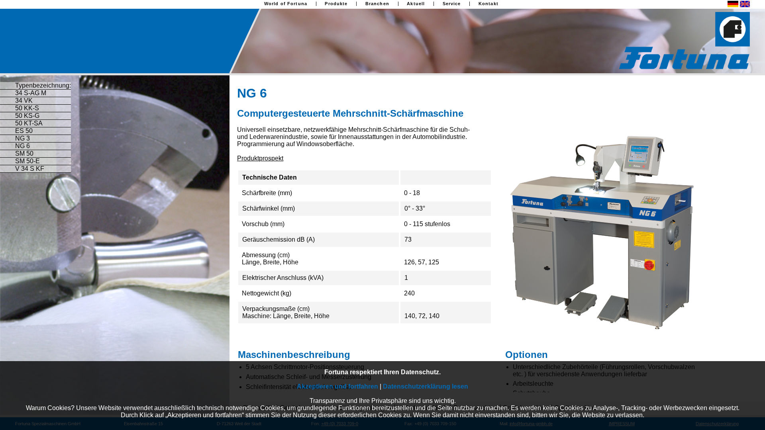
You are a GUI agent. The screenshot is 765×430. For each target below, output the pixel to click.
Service (452, 4)
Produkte (336, 4)
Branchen (377, 4)
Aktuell (416, 4)
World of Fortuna (285, 4)
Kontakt (488, 4)
